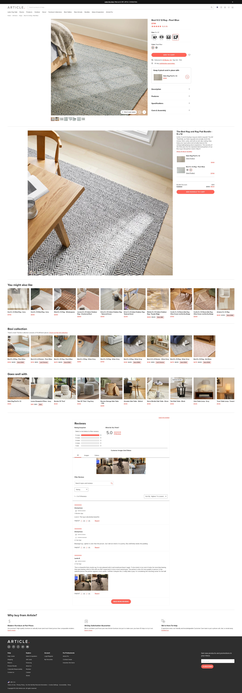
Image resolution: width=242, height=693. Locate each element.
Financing (29, 662)
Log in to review (164, 417)
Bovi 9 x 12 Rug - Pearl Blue (195, 167)
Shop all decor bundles (184, 151)
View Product (190, 158)
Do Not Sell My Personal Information (36, 685)
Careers (28, 672)
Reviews (28, 669)
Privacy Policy (21, 685)
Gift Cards (29, 659)
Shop (69, 685)
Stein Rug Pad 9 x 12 (170, 76)
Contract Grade (67, 659)
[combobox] (217, 7)
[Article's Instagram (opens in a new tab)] (9, 647)
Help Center (11, 656)
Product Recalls (12, 666)
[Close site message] (232, 2)
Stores (28, 675)
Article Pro (66, 656)
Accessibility (62, 685)
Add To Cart (169, 55)
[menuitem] (12, 12)
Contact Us (11, 672)
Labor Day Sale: (109, 2)
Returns (10, 662)
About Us (28, 666)
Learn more (11, 630)
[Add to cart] (187, 77)
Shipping (10, 659)
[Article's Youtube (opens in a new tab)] (27, 647)
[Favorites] (229, 7)
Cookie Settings (53, 685)
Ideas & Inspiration (31, 656)
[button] (221, 7)
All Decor (15, 15)
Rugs (20, 15)
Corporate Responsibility (15, 669)
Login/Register (48, 656)
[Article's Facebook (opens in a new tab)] (18, 647)
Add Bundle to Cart (195, 192)
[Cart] (232, 7)
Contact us (165, 630)
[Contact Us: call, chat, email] (221, 7)
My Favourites (48, 659)
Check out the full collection (58, 332)
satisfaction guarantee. (167, 63)
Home (9, 15)
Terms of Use (12, 685)
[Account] (225, 7)
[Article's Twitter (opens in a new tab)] (22, 647)
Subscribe (207, 666)
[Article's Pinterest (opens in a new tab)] (13, 647)
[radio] (154, 37)
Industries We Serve (69, 662)
